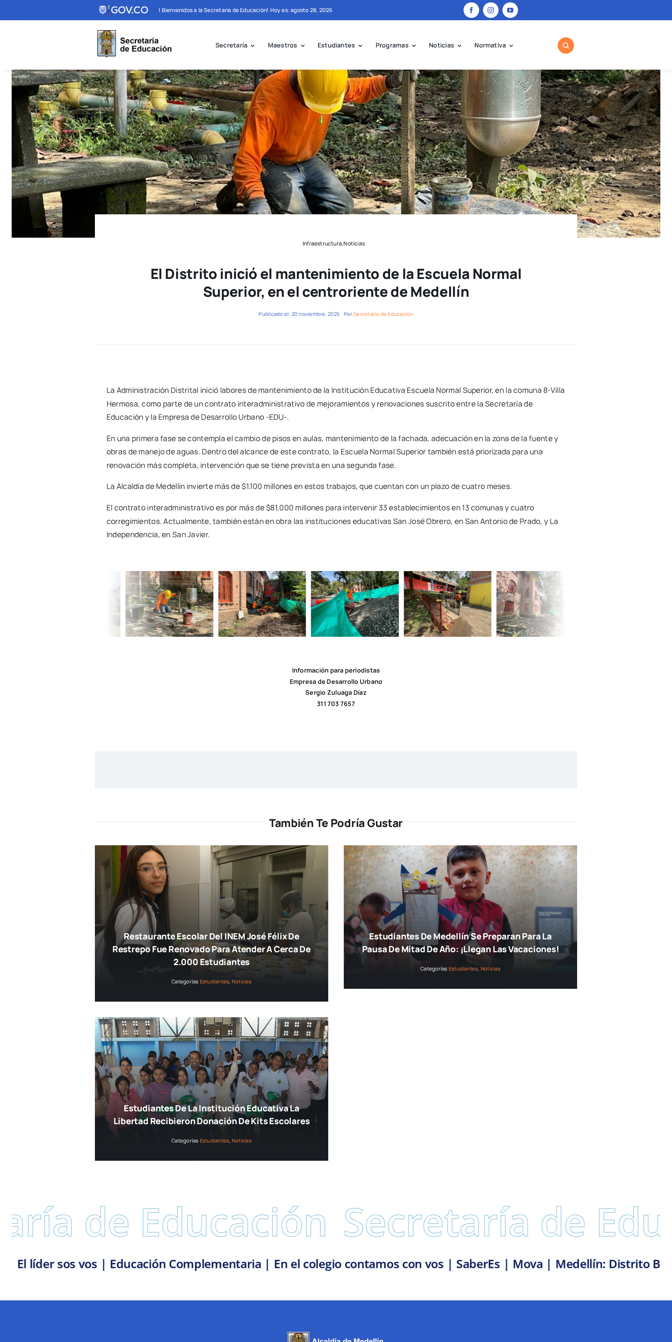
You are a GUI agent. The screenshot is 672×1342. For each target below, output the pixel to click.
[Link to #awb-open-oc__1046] (566, 45)
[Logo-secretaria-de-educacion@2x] (133, 31)
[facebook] (471, 10)
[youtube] (510, 10)
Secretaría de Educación (383, 313)
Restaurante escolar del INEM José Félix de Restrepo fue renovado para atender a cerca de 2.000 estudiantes (211, 949)
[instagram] (491, 10)
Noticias (242, 981)
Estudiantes (214, 981)
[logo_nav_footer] (336, 1334)
